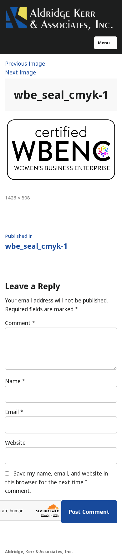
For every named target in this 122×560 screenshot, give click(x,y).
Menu (107, 43)
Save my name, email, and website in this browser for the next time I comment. (56, 482)
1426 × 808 (17, 197)
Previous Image (25, 63)
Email (14, 412)
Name (15, 381)
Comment (20, 323)
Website (15, 442)
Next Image (20, 72)
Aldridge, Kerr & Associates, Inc (38, 551)
